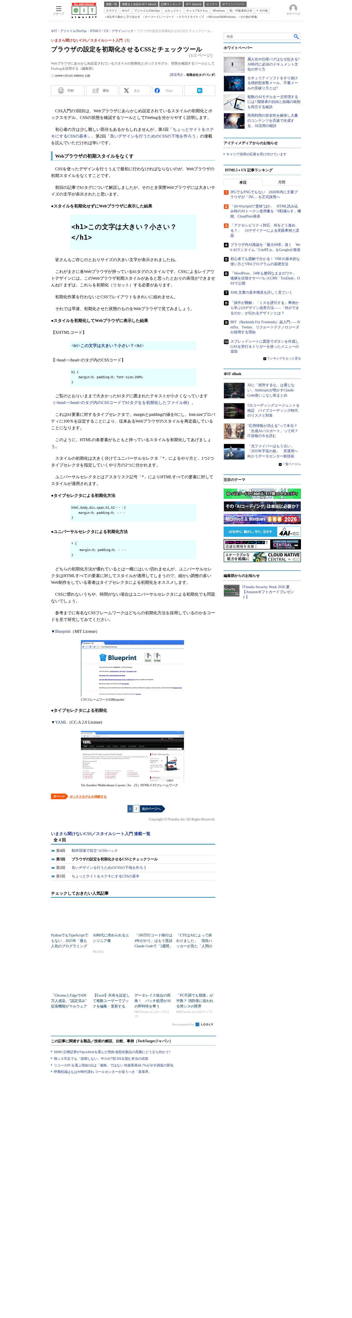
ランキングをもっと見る (284, 358)
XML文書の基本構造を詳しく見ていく (261, 292)
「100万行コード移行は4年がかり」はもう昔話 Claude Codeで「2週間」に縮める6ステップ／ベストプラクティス (155, 946)
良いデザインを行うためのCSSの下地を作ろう (153, 136)
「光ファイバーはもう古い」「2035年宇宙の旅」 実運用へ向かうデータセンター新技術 (272, 451)
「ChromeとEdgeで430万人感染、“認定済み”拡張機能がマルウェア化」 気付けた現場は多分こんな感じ (69, 1006)
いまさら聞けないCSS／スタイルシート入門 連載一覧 (100, 833)
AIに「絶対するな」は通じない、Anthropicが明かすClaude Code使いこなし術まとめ (271, 390)
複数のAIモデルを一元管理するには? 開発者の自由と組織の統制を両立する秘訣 (273, 102)
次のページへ (151, 809)
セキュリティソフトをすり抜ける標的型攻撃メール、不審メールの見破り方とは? (272, 83)
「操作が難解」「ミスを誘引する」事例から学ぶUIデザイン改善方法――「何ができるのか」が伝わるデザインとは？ (264, 308)
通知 (106, 90)
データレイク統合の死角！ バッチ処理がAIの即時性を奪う (153, 1000)
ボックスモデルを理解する (88, 796)
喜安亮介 (177, 75)
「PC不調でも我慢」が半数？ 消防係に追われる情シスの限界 (194, 1000)
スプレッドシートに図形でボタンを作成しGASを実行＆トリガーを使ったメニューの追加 (264, 346)
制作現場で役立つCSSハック (95, 851)
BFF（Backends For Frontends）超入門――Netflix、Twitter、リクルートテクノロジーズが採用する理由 (265, 327)
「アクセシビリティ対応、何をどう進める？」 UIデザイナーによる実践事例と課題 (264, 230)
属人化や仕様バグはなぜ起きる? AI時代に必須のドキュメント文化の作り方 (273, 64)
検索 (296, 36)
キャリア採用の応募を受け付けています (256, 154)
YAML (61, 722)
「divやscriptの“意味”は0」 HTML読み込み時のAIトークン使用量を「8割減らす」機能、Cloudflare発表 (265, 211)
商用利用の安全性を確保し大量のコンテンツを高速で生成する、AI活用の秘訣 (272, 120)
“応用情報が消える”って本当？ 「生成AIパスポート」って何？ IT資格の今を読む (274, 431)
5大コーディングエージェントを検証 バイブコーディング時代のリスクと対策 (273, 410)
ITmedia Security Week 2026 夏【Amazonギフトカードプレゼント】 (268, 592)
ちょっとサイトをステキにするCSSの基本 (105, 876)
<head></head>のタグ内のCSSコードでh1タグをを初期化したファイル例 (121, 402)
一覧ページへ (291, 464)
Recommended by (183, 1024)
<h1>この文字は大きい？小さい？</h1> (107, 345)
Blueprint (62, 631)
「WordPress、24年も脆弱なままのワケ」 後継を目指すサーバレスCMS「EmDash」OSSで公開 (265, 278)
